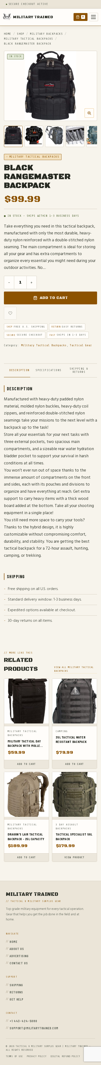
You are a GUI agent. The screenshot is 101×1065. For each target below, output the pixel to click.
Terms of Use (14, 1056)
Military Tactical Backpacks (28, 38)
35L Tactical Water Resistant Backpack (71, 739)
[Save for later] (10, 313)
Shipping (16, 985)
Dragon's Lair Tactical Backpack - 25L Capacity (26, 836)
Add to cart (54, 297)
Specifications (48, 370)
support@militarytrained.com (34, 1028)
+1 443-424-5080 (23, 1021)
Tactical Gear (81, 345)
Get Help (17, 999)
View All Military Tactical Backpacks (74, 669)
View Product (74, 857)
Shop (20, 33)
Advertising (19, 956)
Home (7, 33)
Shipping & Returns (79, 370)
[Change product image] (13, 136)
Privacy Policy (37, 1056)
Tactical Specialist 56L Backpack (74, 836)
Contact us (19, 963)
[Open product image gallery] (50, 86)
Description (19, 370)
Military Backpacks (46, 33)
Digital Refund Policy (65, 1056)
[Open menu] (93, 17)
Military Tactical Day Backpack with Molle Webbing (24, 743)
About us (17, 949)
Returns (16, 992)
